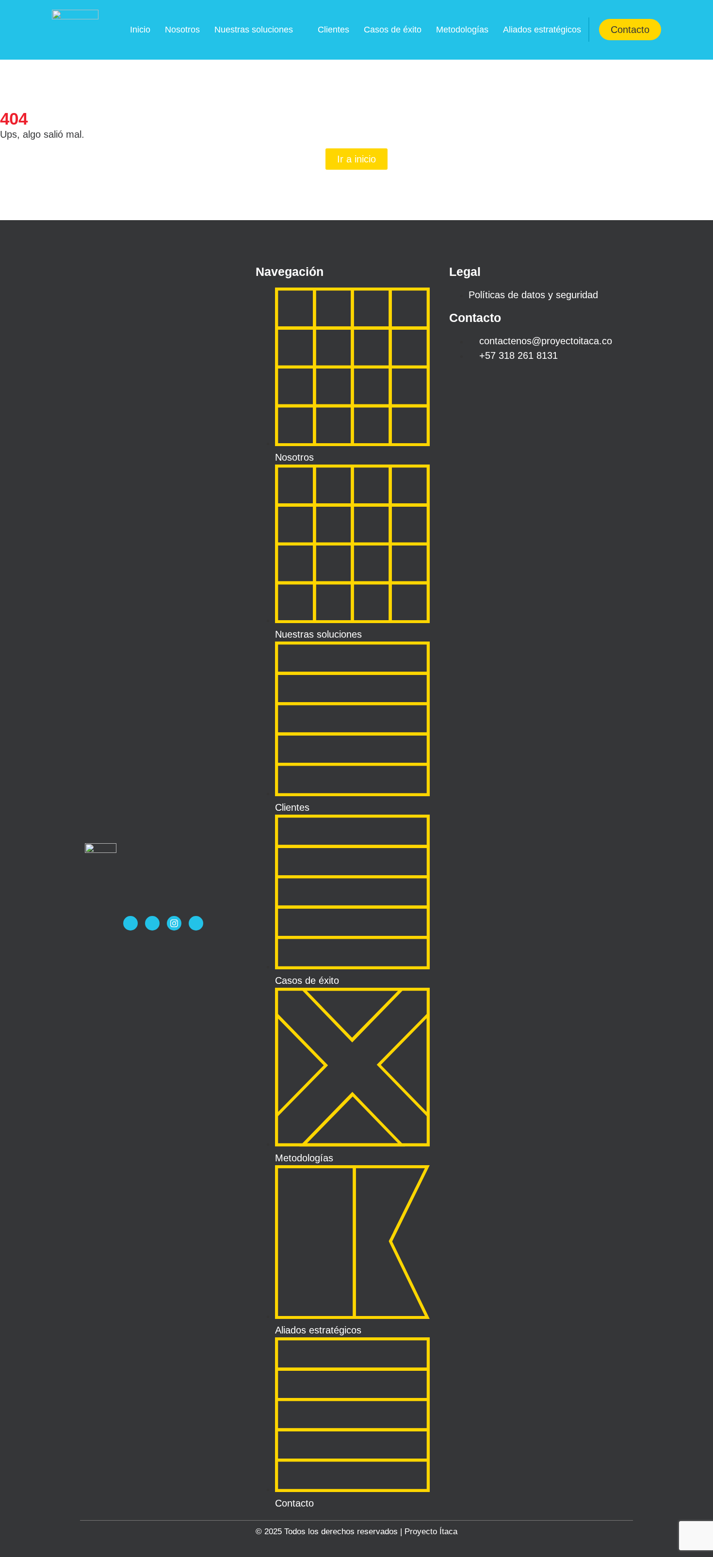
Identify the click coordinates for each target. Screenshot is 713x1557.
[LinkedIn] (196, 923)
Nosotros (182, 29)
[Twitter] (152, 923)
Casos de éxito (392, 29)
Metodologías (462, 29)
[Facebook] (130, 923)
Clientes (333, 29)
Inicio (140, 29)
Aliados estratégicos (542, 29)
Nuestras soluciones (253, 29)
